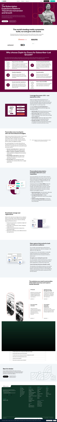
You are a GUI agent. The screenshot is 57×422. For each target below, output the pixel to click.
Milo (20, 396)
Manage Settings (49, 420)
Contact (47, 389)
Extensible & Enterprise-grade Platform (33, 396)
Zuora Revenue (22, 389)
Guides (38, 390)
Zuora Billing (21, 388)
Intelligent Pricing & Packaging (31, 391)
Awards (47, 396)
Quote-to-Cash (31, 389)
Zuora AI (21, 395)
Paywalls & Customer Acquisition (31, 401)
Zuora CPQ (21, 390)
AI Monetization (31, 394)
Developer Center (39, 404)
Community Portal (39, 402)
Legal (46, 395)
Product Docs (39, 401)
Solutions (18, 1)
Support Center (39, 403)
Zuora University (39, 406)
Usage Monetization (31, 393)
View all (38, 398)
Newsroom (47, 392)
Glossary (38, 394)
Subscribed (38, 391)
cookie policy (21, 420)
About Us (47, 388)
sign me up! (9, 394)
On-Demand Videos (40, 393)
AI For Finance (30, 399)
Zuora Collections (22, 391)
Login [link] (41, 1)
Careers (47, 390)
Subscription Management (32, 392)
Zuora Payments (22, 392)
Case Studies (39, 389)
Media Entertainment (31, 406)
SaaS (29, 404)
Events (38, 392)
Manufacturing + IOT (31, 405)
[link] (4, 1)
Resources (27, 1)
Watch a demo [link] (52, 1)
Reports (38, 397)
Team (46, 391)
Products (22, 1)
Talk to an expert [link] (46, 1)
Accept (55, 420)
